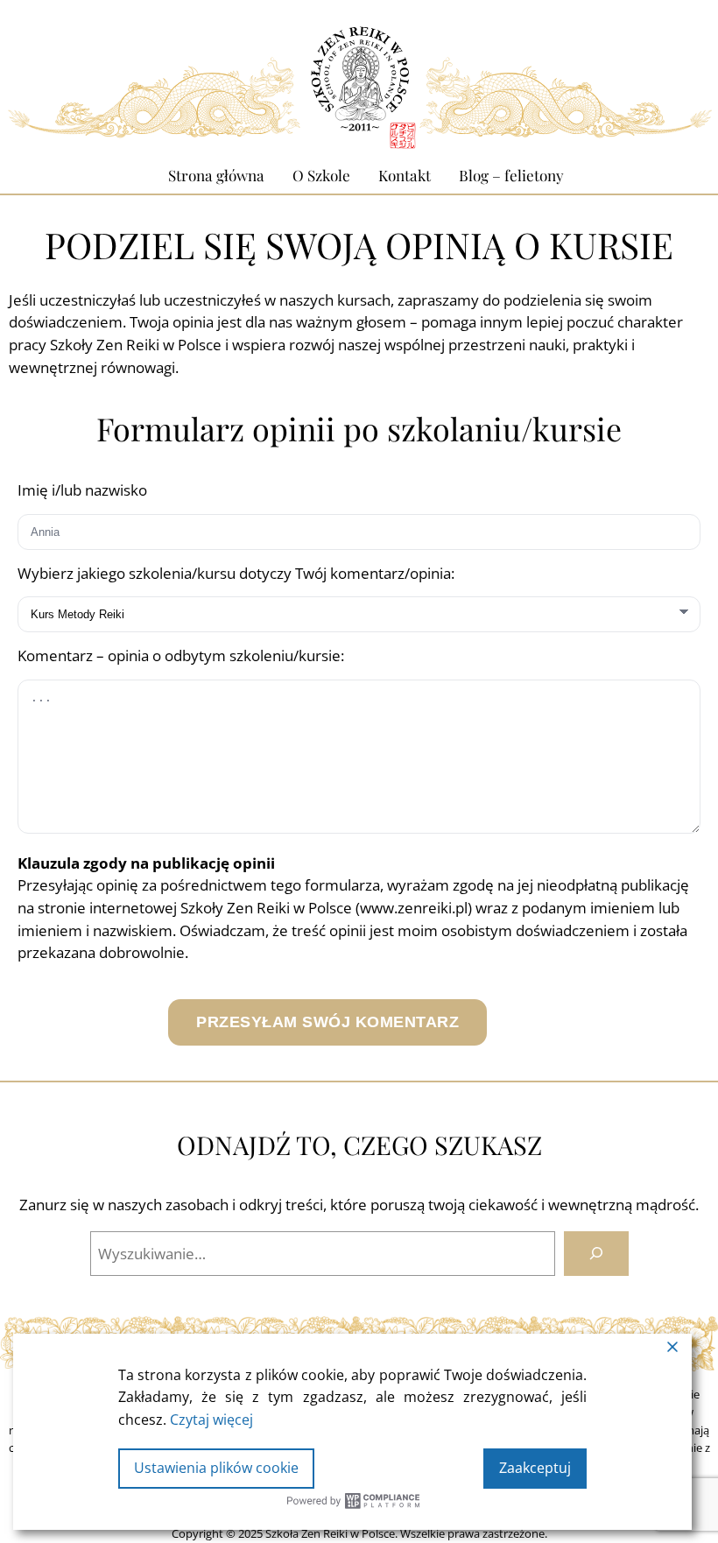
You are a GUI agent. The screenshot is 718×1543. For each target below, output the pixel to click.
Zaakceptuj (535, 1467)
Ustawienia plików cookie (216, 1467)
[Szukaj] (596, 1253)
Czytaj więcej (211, 1419)
